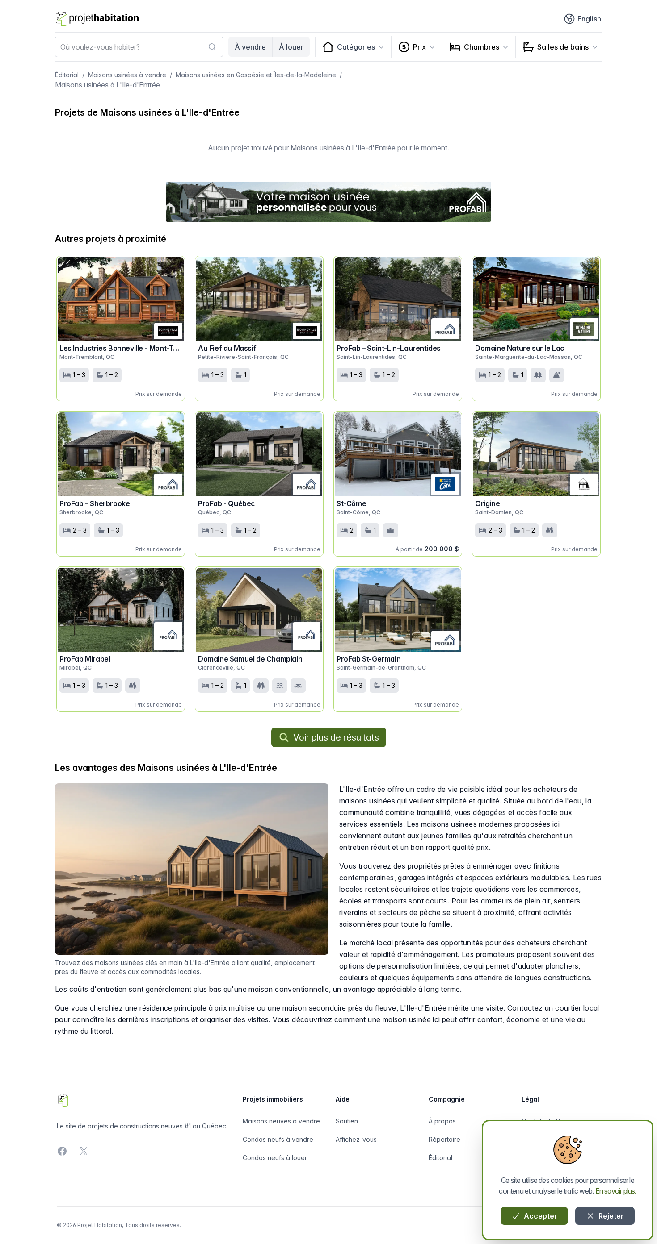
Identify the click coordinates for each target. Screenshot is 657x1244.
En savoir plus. (615, 1190)
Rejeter (610, 1215)
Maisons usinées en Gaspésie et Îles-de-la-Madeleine (256, 75)
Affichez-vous (356, 1139)
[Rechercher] (212, 46)
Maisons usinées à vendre (127, 75)
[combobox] (139, 47)
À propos (442, 1121)
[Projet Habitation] (97, 19)
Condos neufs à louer (275, 1157)
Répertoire (444, 1139)
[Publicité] (328, 202)
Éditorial (67, 75)
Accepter (539, 1215)
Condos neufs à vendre (278, 1139)
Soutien (347, 1121)
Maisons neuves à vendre (281, 1121)
